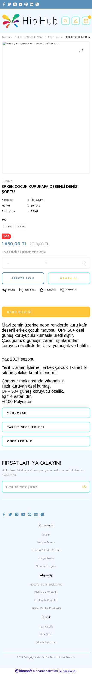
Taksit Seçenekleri (25, 427)
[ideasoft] (23, 671)
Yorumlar (17, 413)
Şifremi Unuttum (46, 642)
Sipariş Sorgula (46, 566)
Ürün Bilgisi (19, 312)
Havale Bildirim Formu (46, 550)
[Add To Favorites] (80, 50)
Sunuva (35, 205)
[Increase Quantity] (84, 263)
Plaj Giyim (37, 199)
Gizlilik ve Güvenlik (46, 592)
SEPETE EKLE (23, 278)
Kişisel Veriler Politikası (46, 608)
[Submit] (84, 487)
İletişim (46, 534)
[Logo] (30, 20)
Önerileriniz (19, 441)
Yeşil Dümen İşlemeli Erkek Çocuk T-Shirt (42, 367)
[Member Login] (75, 20)
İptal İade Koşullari (46, 600)
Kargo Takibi (46, 558)
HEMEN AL (69, 278)
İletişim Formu (46, 542)
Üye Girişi (46, 634)
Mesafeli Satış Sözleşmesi (46, 584)
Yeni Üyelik (46, 626)
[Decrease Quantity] (8, 263)
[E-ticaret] (45, 671)
